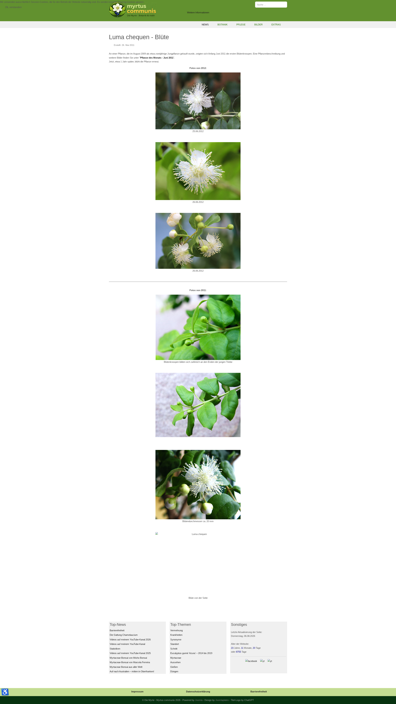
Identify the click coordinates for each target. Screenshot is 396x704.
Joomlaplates (222, 700)
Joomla (198, 700)
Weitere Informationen (198, 12)
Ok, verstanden (13, 7)
